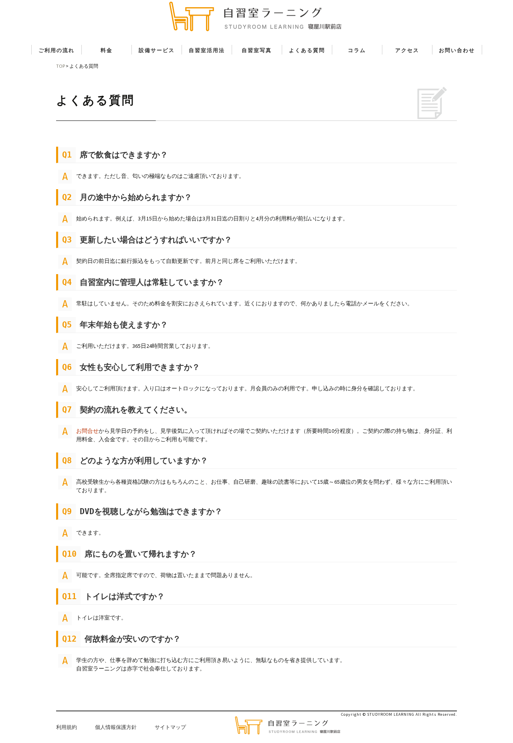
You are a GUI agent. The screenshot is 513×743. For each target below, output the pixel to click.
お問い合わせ (457, 50)
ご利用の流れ (56, 50)
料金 (107, 50)
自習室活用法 (207, 50)
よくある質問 (307, 50)
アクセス (407, 50)
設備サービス (157, 50)
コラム (357, 50)
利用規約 (66, 727)
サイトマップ (170, 727)
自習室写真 (257, 50)
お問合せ (87, 430)
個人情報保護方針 (116, 727)
